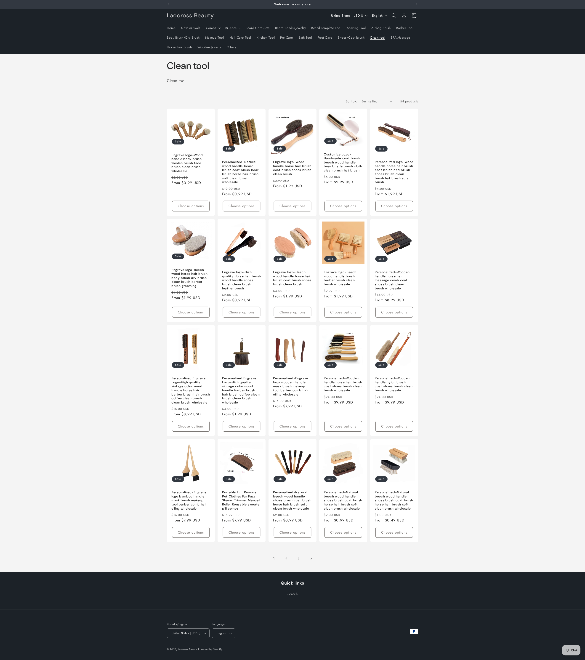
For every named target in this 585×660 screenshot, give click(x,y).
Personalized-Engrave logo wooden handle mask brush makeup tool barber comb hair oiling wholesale (290, 386)
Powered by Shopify (210, 649)
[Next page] (311, 559)
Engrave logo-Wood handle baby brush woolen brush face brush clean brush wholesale (187, 163)
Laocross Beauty (187, 649)
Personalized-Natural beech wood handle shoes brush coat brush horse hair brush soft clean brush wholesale (292, 500)
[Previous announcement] (168, 4)
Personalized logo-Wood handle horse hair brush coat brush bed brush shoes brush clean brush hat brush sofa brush (394, 172)
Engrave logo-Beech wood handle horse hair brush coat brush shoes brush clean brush (292, 278)
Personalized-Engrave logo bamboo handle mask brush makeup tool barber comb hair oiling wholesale (189, 500)
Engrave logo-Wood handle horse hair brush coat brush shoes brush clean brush (292, 168)
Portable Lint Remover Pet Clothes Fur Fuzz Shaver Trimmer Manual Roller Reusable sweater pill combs (241, 500)
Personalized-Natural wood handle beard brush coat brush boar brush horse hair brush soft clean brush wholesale (240, 172)
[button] (213, 28)
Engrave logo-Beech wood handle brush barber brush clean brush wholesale (340, 278)
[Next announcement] (417, 4)
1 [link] (274, 558)
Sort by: (351, 101)
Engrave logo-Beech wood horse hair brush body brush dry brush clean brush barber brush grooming (189, 278)
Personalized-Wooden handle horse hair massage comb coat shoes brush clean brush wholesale (392, 280)
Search (292, 593)
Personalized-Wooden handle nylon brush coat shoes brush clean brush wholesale (394, 384)
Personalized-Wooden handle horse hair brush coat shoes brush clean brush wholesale (343, 384)
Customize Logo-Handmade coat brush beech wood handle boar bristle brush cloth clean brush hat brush (343, 162)
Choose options (191, 205)
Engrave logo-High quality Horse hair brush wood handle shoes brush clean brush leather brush (241, 280)
